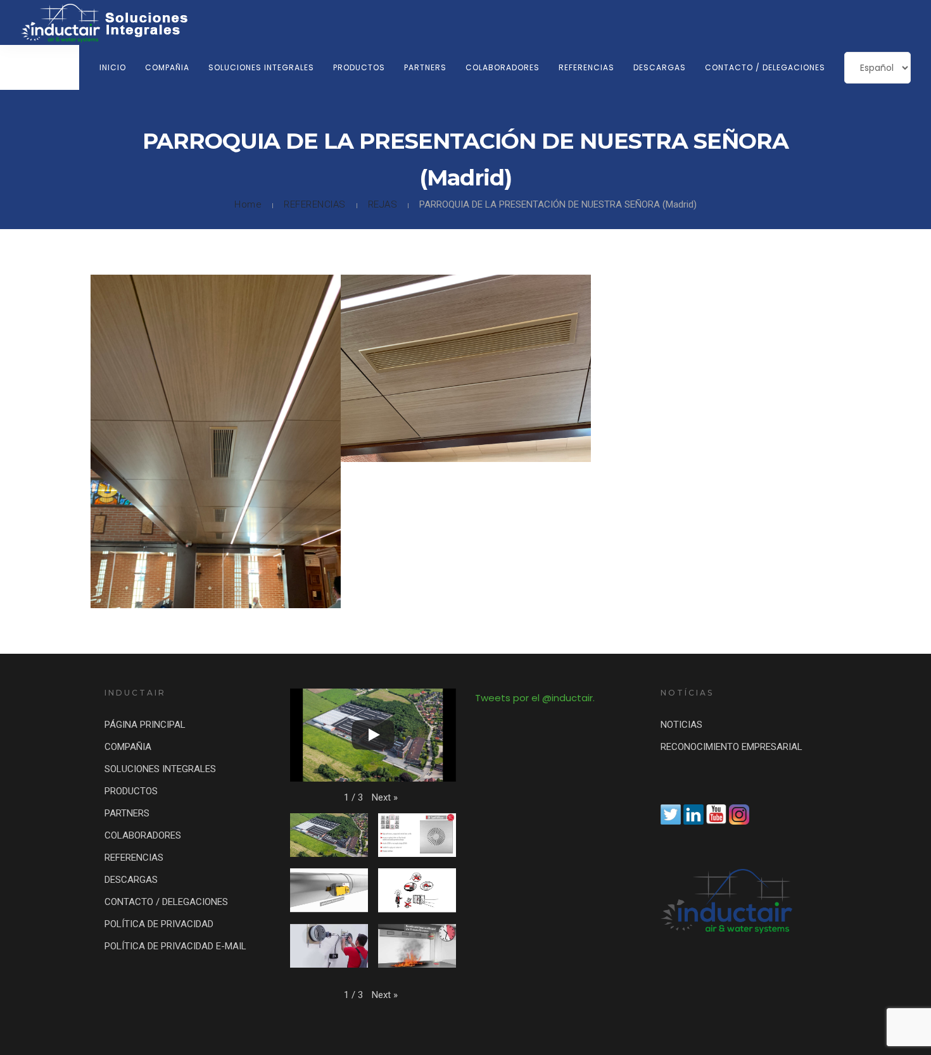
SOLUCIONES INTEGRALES (261, 67)
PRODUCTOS (359, 67)
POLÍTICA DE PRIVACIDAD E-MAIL (175, 946)
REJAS (383, 204)
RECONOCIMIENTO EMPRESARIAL (731, 746)
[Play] (373, 735)
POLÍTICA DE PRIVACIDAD (158, 924)
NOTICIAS (681, 724)
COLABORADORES (503, 67)
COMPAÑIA (167, 67)
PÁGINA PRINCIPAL (145, 724)
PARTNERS (425, 67)
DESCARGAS (659, 67)
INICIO (112, 67)
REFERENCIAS (586, 67)
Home (248, 204)
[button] (384, 798)
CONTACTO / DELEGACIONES (765, 67)
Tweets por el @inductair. (535, 697)
